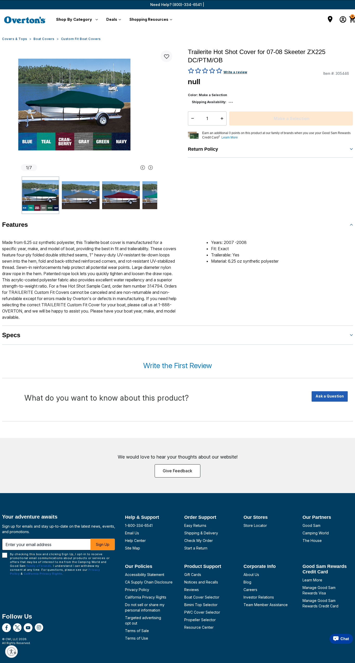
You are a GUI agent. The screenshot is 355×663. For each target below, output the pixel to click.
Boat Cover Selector (201, 597)
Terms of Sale (137, 630)
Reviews (191, 589)
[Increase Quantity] (223, 118)
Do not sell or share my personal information (145, 607)
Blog (247, 582)
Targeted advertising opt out (143, 620)
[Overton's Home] (25, 19)
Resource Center (199, 627)
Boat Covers (44, 39)
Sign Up (102, 544)
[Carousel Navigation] (124, 167)
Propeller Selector (200, 620)
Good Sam (311, 525)
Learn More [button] (229, 137)
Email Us (132, 533)
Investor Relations (259, 597)
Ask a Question (329, 396)
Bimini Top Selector (201, 604)
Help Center (135, 540)
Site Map (132, 548)
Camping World (316, 533)
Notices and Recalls (201, 582)
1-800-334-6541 (139, 525)
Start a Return (195, 548)
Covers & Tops (14, 39)
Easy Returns (195, 525)
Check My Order (198, 540)
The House (312, 540)
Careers (250, 589)
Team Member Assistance (266, 604)
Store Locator (255, 525)
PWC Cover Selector (202, 612)
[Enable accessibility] (11, 651)
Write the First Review (177, 365)
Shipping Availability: (209, 102)
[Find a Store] (330, 19)
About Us (251, 574)
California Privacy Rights (145, 597)
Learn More (312, 580)
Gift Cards (192, 574)
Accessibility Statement (144, 574)
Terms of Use (136, 638)
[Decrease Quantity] (191, 118)
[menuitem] (76, 19)
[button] (76, 19)
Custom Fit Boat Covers (81, 39)
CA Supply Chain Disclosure (149, 582)
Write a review (235, 72)
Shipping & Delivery (201, 533)
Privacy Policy (137, 589)
